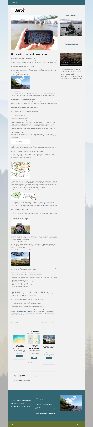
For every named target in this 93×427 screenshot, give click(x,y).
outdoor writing (70, 73)
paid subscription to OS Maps (23, 311)
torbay (77, 75)
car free (75, 69)
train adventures (67, 76)
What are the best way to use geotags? (44, 404)
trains (75, 76)
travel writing (64, 78)
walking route (77, 78)
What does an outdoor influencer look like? (45, 408)
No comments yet (45, 322)
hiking (70, 71)
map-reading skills (28, 69)
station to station (77, 73)
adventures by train (65, 69)
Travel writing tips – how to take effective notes (46, 399)
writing (75, 80)
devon (78, 69)
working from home (70, 80)
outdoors (79, 71)
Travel (80, 76)
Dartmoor (49, 154)
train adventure (50, 93)
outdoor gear (75, 71)
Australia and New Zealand (20, 314)
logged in (20, 380)
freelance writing (64, 71)
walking (69, 78)
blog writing (71, 69)
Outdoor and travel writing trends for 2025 (45, 413)
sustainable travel (68, 74)
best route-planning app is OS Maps (31, 60)
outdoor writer (63, 73)
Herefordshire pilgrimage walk (50, 205)
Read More (19, 355)
